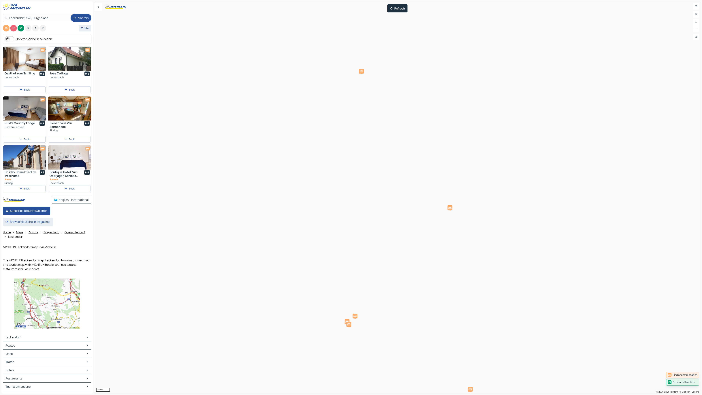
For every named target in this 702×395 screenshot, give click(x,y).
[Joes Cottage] (69, 59)
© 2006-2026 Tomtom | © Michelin (673, 391)
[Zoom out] (696, 29)
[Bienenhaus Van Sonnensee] (69, 108)
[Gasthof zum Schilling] (24, 59)
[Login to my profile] (696, 6)
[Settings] (696, 14)
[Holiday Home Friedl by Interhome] (24, 157)
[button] (347, 321)
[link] (682, 375)
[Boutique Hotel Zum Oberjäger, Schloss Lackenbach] (69, 157)
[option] (6, 28)
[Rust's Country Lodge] (24, 108)
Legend (695, 391)
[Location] (696, 37)
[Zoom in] (696, 22)
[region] (397, 197)
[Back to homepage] (17, 7)
